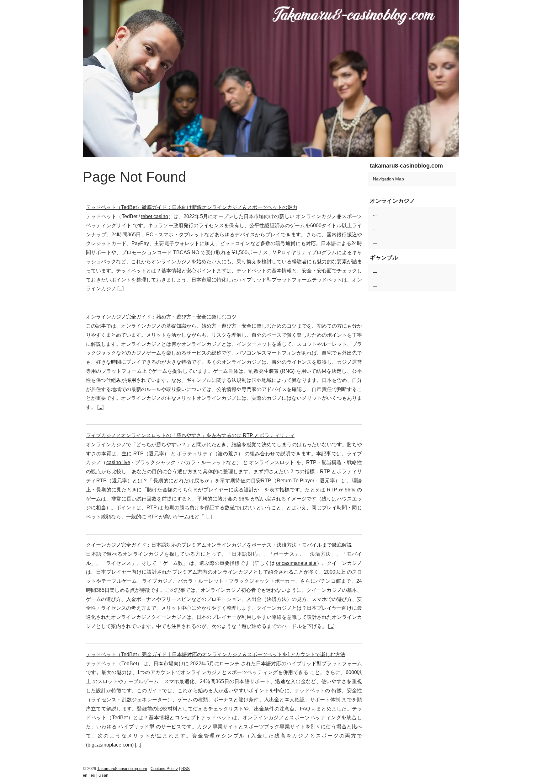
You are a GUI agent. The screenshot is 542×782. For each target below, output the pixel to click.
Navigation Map (388, 178)
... (120, 288)
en (85, 775)
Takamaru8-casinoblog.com (122, 768)
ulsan (103, 775)
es (93, 775)
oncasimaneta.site (296, 563)
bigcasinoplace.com (110, 744)
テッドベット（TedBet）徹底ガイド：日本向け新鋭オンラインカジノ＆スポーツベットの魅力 (191, 207)
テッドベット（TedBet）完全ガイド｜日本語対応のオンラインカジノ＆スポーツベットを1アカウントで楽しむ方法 (215, 654)
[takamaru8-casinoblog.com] (271, 78)
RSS (185, 768)
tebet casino (154, 216)
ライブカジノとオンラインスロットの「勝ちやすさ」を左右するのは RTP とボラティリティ (190, 435)
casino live (118, 462)
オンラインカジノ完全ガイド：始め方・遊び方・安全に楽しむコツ (161, 316)
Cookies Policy (164, 768)
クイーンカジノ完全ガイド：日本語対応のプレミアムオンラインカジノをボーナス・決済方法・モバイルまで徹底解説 (219, 545)
